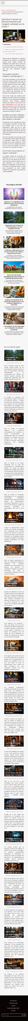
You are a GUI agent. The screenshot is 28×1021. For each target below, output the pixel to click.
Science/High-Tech (11, 10)
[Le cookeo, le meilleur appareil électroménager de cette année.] (14, 963)
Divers (13, 1010)
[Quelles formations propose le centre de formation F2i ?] (14, 868)
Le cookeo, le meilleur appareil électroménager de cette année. (13, 969)
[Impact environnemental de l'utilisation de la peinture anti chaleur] (14, 550)
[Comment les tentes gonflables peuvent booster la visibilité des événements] (13, 267)
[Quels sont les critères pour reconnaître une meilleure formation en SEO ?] (14, 581)
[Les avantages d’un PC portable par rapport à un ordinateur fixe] (14, 932)
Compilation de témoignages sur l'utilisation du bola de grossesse (14, 327)
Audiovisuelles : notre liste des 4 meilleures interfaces (12, 682)
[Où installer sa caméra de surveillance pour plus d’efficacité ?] (14, 645)
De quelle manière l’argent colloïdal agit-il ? (14, 47)
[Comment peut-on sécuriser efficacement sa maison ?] (14, 708)
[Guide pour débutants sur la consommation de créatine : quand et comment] (13, 242)
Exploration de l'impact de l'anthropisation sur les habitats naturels (14, 226)
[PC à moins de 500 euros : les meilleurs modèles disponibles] (14, 770)
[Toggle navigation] (3, 2)
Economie (13, 1000)
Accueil (3, 10)
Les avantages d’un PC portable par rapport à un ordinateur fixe (13, 937)
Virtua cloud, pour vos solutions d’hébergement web (13, 809)
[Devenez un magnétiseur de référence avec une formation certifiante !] (13, 194)
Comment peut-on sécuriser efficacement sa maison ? (13, 713)
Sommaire (7, 44)
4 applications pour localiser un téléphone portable (13, 904)
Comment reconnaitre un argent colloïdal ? (14, 53)
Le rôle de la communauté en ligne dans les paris (13, 391)
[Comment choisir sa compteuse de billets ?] (14, 612)
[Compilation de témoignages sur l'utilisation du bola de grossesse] (13, 318)
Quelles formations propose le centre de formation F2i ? (13, 872)
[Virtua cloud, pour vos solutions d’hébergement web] (14, 804)
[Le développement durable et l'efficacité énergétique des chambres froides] (14, 452)
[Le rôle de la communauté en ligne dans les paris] (14, 386)
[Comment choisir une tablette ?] (14, 741)
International (13, 1003)
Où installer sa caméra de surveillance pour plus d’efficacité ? (13, 650)
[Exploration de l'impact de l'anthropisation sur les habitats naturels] (13, 217)
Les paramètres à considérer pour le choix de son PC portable (13, 842)
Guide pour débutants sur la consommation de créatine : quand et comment (14, 251)
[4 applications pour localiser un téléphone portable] (14, 899)
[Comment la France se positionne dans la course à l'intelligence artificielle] (14, 484)
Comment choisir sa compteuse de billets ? (14, 617)
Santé (13, 1005)
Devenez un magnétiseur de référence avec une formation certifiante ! (14, 203)
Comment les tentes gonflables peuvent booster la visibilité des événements (14, 276)
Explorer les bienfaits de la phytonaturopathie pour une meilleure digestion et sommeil (14, 302)
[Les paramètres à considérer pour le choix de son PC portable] (14, 836)
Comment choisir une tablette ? (13, 744)
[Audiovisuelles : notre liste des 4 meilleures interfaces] (14, 677)
